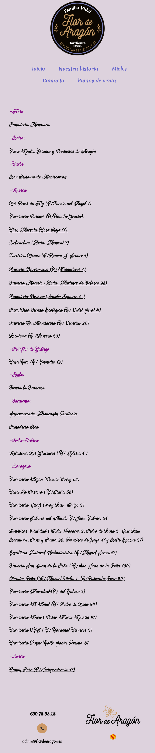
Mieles (119, 68)
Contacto (53, 80)
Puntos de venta (97, 80)
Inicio (38, 68)
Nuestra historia (78, 68)
